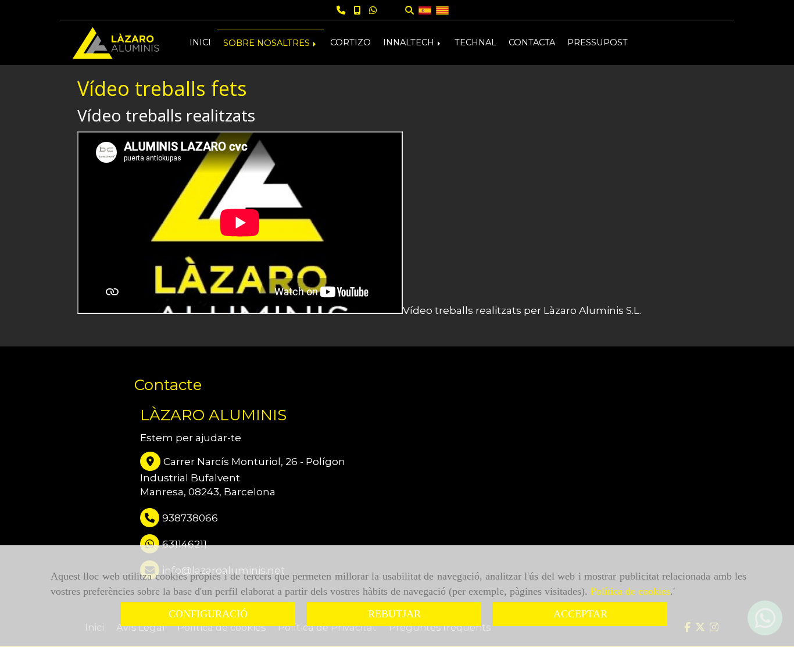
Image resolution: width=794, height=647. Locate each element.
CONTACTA (532, 42)
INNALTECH (410, 42)
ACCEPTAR (580, 614)
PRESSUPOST (597, 42)
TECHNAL (475, 42)
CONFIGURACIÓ (208, 614)
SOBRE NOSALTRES (267, 43)
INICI (200, 42)
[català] (442, 9)
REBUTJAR (394, 614)
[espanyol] (425, 9)
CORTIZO (350, 42)
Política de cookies (630, 591)
